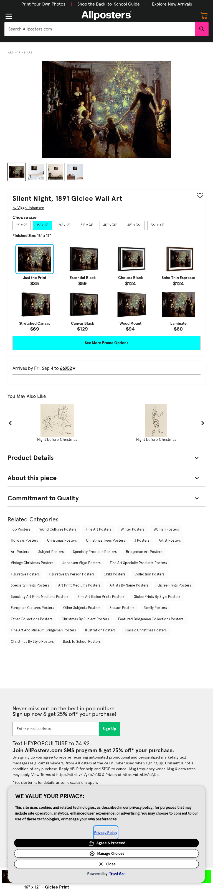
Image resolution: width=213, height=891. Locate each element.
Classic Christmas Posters (146, 630)
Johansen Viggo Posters (81, 563)
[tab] (21, 225)
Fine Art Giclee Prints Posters (101, 597)
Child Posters (114, 574)
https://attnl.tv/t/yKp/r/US (78, 775)
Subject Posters (51, 552)
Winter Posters (132, 529)
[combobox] (99, 29)
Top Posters (20, 529)
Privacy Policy (105, 832)
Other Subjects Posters (81, 608)
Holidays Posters (24, 540)
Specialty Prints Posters (30, 585)
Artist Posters (170, 540)
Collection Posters (149, 574)
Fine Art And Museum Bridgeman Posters (43, 630)
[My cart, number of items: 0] (204, 15)
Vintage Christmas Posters (32, 563)
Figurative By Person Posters (72, 574)
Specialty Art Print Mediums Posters (40, 597)
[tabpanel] (106, 287)
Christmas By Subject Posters (85, 619)
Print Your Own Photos (43, 4)
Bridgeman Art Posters (144, 552)
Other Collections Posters (31, 619)
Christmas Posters (62, 540)
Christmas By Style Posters (32, 642)
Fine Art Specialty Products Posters (138, 563)
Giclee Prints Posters (174, 585)
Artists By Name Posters (129, 585)
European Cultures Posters (32, 608)
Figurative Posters (25, 574)
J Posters (141, 540)
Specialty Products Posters (95, 552)
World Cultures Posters (58, 529)
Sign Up (109, 729)
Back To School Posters (82, 642)
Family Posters (155, 608)
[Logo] (106, 15)
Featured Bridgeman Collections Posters (150, 619)
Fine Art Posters (98, 529)
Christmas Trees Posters (105, 540)
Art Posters (20, 552)
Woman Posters (166, 529)
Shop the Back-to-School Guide (108, 4)
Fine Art (26, 52)
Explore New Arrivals (172, 4)
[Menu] (8, 16)
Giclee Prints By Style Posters (157, 597)
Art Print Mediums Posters (79, 585)
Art (11, 52)
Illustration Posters (100, 630)
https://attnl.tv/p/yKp (141, 775)
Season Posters (122, 608)
